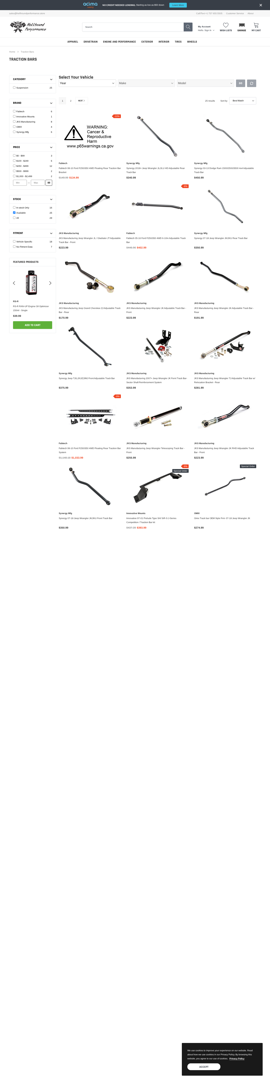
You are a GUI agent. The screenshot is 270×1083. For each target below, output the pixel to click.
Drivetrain (91, 42)
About (250, 13)
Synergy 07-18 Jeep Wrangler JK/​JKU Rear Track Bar (221, 238)
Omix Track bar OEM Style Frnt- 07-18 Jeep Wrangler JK (222, 518)
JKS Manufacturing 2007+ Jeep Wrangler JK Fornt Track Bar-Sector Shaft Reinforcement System (156, 380)
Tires (178, 42)
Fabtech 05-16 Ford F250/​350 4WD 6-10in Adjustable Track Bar (156, 240)
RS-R (16, 301)
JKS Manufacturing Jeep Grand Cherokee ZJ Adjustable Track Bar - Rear (89, 310)
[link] (33, 283)
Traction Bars (27, 52)
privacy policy (236, 1058)
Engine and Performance (119, 42)
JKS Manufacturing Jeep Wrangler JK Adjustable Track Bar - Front (156, 310)
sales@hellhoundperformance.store (27, 13)
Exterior (147, 42)
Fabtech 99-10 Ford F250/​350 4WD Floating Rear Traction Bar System (90, 450)
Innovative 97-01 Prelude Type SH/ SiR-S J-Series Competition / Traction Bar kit (151, 520)
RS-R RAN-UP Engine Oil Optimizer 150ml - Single (31, 308)
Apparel (72, 42)
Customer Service (235, 13)
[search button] (188, 27)
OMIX (197, 513)
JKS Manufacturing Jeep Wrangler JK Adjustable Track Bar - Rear (224, 310)
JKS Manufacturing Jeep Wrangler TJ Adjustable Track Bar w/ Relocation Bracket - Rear (224, 380)
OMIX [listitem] (19, 127)
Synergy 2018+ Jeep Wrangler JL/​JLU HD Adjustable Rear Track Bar (155, 170)
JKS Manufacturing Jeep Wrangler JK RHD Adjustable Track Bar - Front (224, 450)
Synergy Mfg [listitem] (22, 132)
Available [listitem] (21, 213)
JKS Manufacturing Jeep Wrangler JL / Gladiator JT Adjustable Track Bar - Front (90, 240)
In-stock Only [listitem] (22, 207)
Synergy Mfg (133, 163)
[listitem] (33, 156)
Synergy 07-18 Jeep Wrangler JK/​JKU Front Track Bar (85, 518)
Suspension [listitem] (22, 88)
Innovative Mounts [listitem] (25, 116)
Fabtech (63, 163)
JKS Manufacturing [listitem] (25, 121)
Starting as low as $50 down (143, 5)
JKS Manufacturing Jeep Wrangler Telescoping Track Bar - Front (155, 450)
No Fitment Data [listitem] (24, 247)
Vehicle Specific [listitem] (24, 241)
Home (12, 52)
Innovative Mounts (135, 513)
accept (203, 1067)
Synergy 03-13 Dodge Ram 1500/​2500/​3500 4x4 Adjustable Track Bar (224, 170)
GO (49, 182)
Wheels (192, 42)
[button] (241, 27)
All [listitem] (17, 218)
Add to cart (32, 325)
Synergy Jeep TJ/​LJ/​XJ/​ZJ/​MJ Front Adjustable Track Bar (87, 378)
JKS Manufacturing (69, 233)
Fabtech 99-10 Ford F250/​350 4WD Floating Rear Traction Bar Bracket (90, 170)
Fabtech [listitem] (20, 111)
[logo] (28, 27)
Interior (164, 42)
